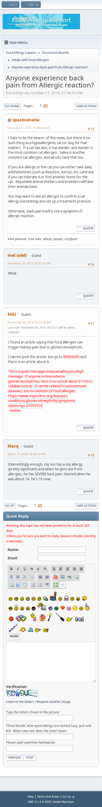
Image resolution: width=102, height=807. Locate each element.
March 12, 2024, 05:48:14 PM (27, 454)
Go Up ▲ (69, 796)
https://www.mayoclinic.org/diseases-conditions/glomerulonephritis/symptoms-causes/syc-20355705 (42, 401)
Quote (88, 228)
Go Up (9, 506)
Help (30, 796)
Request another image (54, 701)
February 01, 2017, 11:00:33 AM (28, 128)
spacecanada (25, 120)
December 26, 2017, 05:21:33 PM (29, 263)
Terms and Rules (48, 796)
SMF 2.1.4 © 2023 (39, 801)
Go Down (12, 106)
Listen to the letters (20, 701)
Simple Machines (63, 801)
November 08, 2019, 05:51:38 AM (29, 322)
